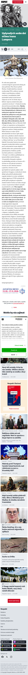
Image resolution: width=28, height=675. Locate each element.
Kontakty (3, 615)
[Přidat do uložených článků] (24, 360)
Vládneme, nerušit (13, 431)
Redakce (3, 612)
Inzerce (3, 624)
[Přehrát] (5, 49)
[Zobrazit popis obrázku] (21, 24)
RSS (2, 627)
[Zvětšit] (14, 15)
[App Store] (6, 642)
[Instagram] (11, 658)
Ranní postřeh (7, 524)
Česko (3, 365)
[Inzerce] (14, 291)
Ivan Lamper (5, 43)
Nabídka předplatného (7, 621)
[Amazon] (6, 649)
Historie (4, 493)
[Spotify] (19, 649)
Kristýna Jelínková (6, 440)
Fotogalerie (4, 554)
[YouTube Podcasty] (19, 645)
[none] (25, 24)
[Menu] (26, 2)
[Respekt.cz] (4, 2)
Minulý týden (5, 30)
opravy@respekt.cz (18, 303)
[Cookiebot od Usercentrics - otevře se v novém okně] (16, 319)
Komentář (6, 584)
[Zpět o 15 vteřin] (2, 49)
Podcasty (6, 431)
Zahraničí (4, 461)
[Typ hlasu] (22, 49)
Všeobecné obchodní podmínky (9, 629)
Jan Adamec (5, 505)
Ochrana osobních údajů (7, 632)
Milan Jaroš (4, 564)
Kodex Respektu (5, 618)
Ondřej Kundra (5, 377)
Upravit (13, 354)
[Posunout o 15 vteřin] (9, 49)
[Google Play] (6, 645)
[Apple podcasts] (19, 642)
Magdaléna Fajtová (6, 473)
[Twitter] (7, 658)
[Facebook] (2, 658)
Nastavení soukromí (6, 635)
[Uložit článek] (17, 24)
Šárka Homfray (5, 534)
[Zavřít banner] (25, 319)
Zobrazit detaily (19, 345)
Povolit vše (14, 350)
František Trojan (14, 440)
